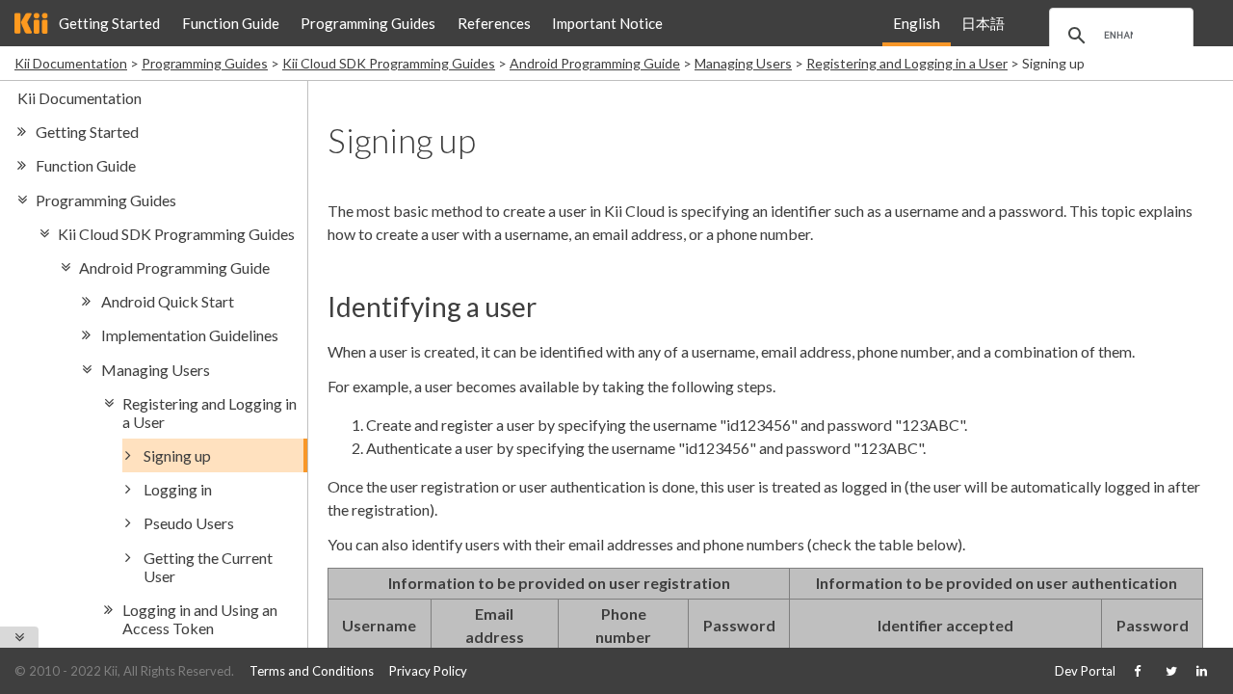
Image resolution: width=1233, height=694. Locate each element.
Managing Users (743, 63)
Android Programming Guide (595, 63)
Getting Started (109, 23)
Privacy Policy (428, 671)
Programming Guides (368, 23)
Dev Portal (1085, 671)
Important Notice (607, 23)
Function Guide (230, 23)
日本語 (983, 23)
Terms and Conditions (311, 671)
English (916, 23)
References (494, 23)
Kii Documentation (70, 63)
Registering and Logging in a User (907, 63)
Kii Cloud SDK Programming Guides (388, 63)
